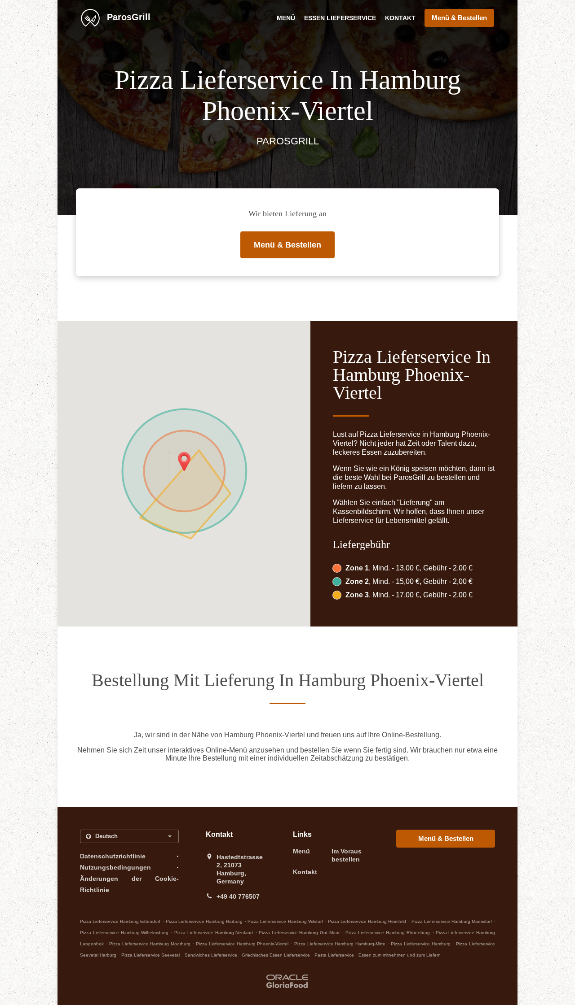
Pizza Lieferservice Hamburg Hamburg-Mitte (339, 943)
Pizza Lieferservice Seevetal (150, 955)
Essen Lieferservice (340, 18)
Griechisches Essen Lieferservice (276, 955)
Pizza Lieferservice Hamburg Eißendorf (120, 921)
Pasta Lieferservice (334, 955)
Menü (286, 18)
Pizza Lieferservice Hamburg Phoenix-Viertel (242, 943)
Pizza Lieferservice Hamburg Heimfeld (367, 921)
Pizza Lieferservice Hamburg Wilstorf (285, 921)
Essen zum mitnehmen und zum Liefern (399, 955)
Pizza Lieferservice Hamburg (420, 943)
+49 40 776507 (238, 896)
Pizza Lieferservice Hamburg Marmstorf (451, 921)
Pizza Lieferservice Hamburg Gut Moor (299, 932)
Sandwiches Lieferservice (212, 955)
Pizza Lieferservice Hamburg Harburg (204, 921)
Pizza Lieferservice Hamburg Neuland (213, 932)
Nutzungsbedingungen (115, 867)
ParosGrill (127, 17)
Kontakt (400, 18)
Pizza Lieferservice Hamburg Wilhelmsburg (124, 932)
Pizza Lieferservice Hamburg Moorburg (149, 943)
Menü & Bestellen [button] (459, 18)
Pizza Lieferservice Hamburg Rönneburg (387, 932)
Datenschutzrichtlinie (113, 856)
